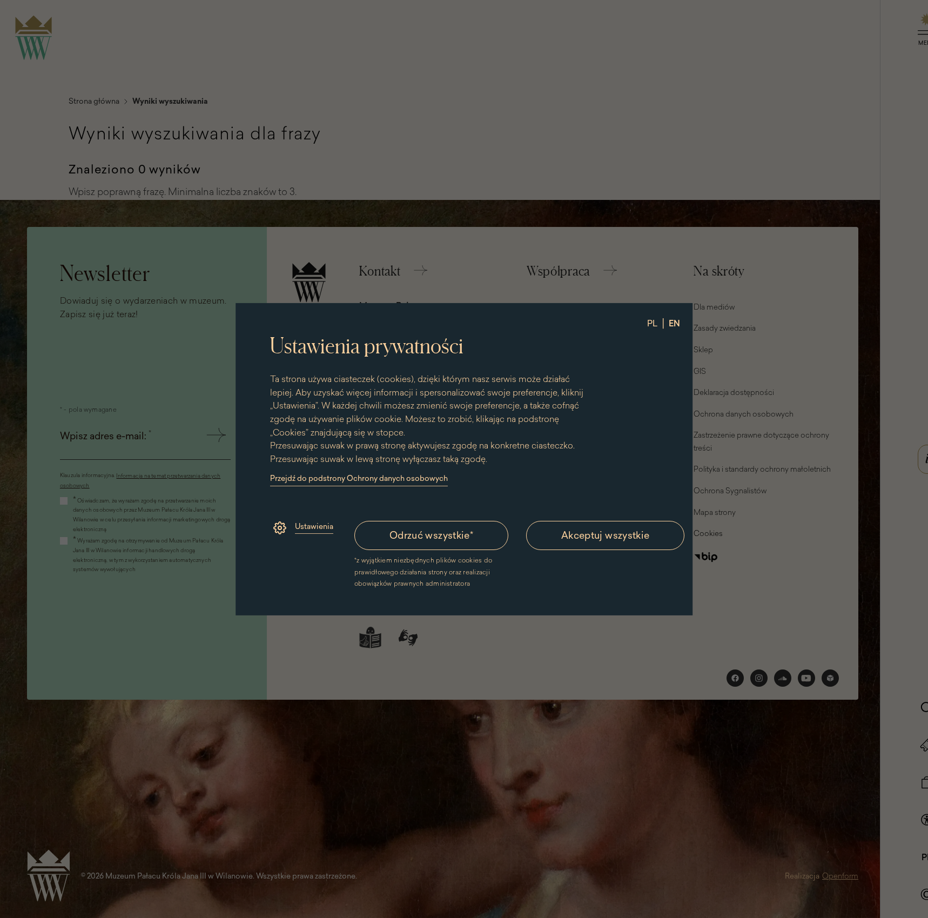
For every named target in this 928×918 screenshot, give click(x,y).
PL (652, 323)
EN (674, 323)
